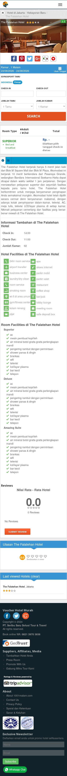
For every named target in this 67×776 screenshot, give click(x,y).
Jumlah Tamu (8, 100)
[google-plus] (25, 618)
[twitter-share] (29, 58)
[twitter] (16, 618)
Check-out (42, 88)
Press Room (13, 660)
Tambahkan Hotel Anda (19, 655)
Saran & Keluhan (15, 712)
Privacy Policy (14, 704)
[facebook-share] (14, 58)
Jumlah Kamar (44, 100)
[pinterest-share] (21, 58)
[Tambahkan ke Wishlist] (53, 58)
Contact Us (12, 700)
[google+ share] (37, 58)
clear (35, 576)
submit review (17, 531)
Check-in (6, 88)
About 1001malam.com (19, 695)
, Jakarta (18, 586)
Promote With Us (15, 664)
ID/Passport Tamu (10, 76)
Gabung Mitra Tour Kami (20, 668)
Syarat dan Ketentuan (18, 708)
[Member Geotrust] (16, 642)
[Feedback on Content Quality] (45, 58)
